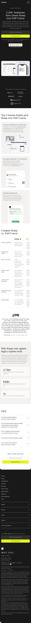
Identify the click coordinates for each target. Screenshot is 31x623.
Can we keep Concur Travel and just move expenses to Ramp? (9, 443)
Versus (2, 499)
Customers (3, 483)
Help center (3, 486)
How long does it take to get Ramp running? (11, 438)
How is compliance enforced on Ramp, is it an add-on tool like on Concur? (10, 432)
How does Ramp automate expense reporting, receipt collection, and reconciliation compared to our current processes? (12, 425)
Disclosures (20, 612)
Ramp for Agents (4, 491)
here (24, 606)
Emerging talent (4, 481)
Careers (2, 478)
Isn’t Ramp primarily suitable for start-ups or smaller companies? (9, 418)
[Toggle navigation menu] (28, 2)
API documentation (5, 496)
